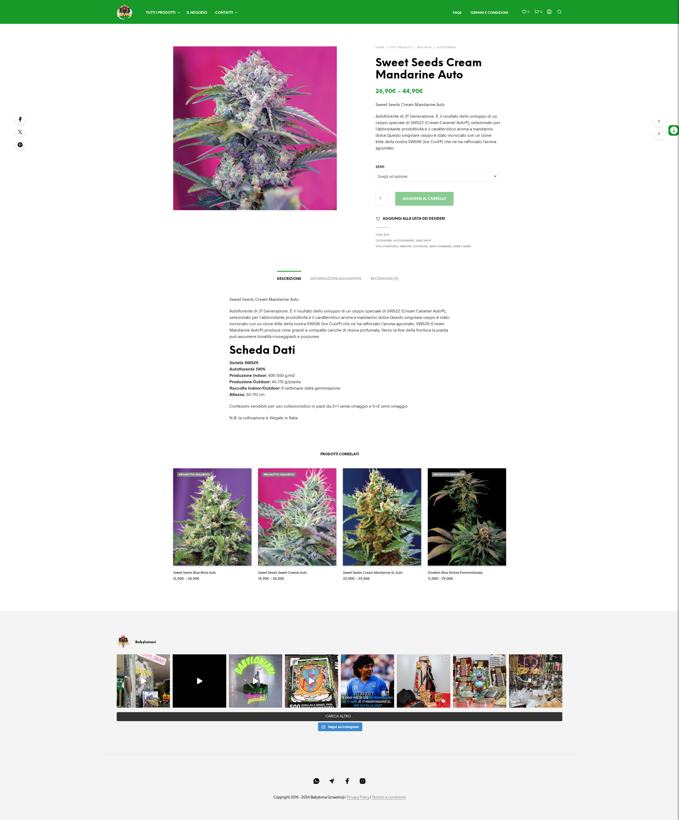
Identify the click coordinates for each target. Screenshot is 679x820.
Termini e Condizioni (489, 13)
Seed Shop (424, 47)
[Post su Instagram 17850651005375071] (367, 681)
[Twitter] (20, 132)
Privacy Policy (358, 797)
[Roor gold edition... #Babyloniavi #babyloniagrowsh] (535, 681)
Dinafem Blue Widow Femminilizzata (455, 572)
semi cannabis (440, 246)
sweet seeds (462, 246)
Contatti (224, 13)
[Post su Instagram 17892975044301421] (255, 681)
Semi (380, 167)
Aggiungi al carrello (424, 199)
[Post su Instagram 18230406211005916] (311, 681)
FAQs (457, 13)
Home (380, 47)
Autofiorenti (446, 47)
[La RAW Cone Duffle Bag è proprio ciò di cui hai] (423, 681)
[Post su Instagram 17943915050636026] (143, 681)
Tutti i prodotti (161, 13)
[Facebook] (20, 119)
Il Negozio (197, 13)
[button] (525, 12)
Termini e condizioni (389, 797)
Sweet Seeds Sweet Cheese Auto (282, 572)
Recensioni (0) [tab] (384, 279)
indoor (405, 246)
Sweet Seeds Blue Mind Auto (194, 572)
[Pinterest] (20, 144)
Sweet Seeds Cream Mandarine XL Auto (373, 572)
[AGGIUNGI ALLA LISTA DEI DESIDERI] (212, 558)
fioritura (390, 246)
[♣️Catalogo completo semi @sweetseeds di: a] (479, 681)
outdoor (420, 246)
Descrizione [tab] (289, 279)
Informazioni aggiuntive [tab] (336, 279)
